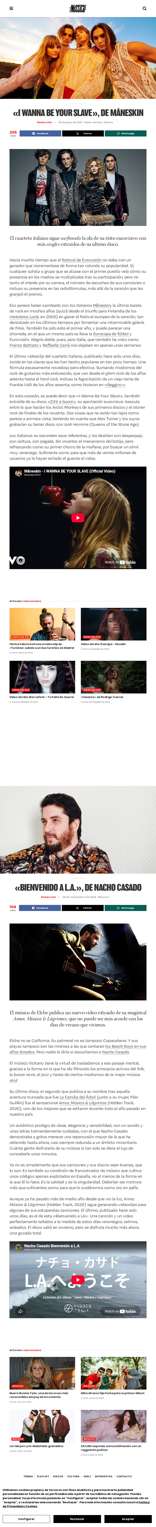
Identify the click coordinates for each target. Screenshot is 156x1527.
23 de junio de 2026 (22, 652)
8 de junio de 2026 (21, 1451)
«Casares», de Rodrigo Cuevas (102, 697)
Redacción (44, 122)
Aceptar (128, 1519)
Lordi (24, 316)
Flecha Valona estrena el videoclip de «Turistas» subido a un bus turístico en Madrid (42, 646)
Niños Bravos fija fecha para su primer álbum (112, 1393)
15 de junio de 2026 (93, 1398)
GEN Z (87, 1476)
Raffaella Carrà (57, 345)
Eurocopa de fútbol (111, 333)
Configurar (26, 1519)
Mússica (103, 897)
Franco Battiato (24, 345)
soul (13, 1080)
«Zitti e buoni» (62, 401)
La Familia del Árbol (78, 1097)
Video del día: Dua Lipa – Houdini (103, 644)
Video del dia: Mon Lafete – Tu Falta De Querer (42, 697)
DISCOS (58, 1476)
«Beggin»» (114, 384)
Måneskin (102, 305)
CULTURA (73, 1476)
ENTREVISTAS (103, 1476)
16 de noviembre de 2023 (96, 649)
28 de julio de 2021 (70, 122)
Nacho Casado (115, 1051)
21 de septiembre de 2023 (96, 702)
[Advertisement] (78, 749)
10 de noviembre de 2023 (24, 702)
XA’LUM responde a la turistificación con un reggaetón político (111, 1448)
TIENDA (28, 1476)
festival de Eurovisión (82, 259)
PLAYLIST (43, 1476)
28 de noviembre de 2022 (79, 897)
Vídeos (108, 122)
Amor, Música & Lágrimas (83, 1102)
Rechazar (77, 1519)
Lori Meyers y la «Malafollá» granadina (36, 1446)
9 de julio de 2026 (21, 1402)
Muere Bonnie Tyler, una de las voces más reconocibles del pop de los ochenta (39, 1395)
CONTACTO (124, 1476)
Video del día (93, 122)
